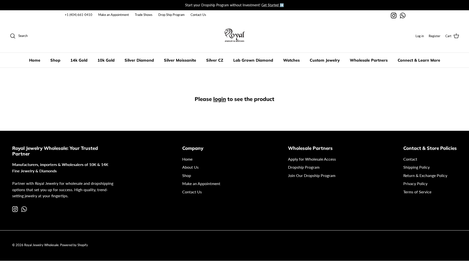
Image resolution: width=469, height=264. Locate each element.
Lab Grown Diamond (253, 60)
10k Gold (106, 60)
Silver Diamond (139, 60)
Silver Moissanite (180, 60)
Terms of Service (417, 191)
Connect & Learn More (419, 60)
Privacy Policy (415, 183)
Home (34, 60)
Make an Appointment (113, 15)
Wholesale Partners (369, 60)
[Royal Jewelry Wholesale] (234, 36)
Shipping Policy (416, 167)
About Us (190, 167)
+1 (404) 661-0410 (78, 15)
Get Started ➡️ (272, 5)
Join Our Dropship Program (311, 175)
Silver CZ (214, 60)
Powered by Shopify (74, 245)
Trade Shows (143, 15)
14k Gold (78, 60)
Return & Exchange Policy (425, 175)
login (219, 99)
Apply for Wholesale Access (312, 159)
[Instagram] (393, 15)
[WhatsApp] (402, 15)
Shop (55, 60)
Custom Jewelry (325, 60)
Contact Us (198, 15)
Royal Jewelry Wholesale (41, 245)
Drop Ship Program (171, 15)
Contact (410, 159)
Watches (291, 60)
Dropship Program (304, 167)
